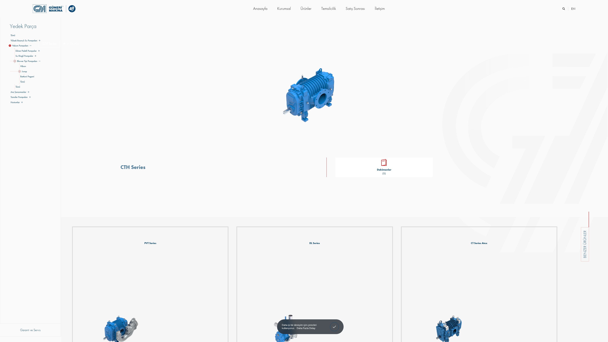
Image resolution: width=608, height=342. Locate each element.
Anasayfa (260, 8)
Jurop (23, 71)
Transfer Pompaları (19, 97)
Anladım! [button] (334, 324)
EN (573, 9)
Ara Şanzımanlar (18, 92)
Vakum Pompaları (19, 45)
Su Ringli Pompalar (24, 55)
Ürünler (306, 8)
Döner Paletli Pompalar (26, 50)
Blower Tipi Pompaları (26, 61)
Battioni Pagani (26, 76)
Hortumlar (15, 102)
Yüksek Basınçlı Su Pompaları (23, 40)
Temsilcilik (328, 8)
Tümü (13, 35)
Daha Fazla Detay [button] (306, 328)
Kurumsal (284, 8)
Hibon (22, 66)
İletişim (380, 8)
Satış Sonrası (355, 8)
